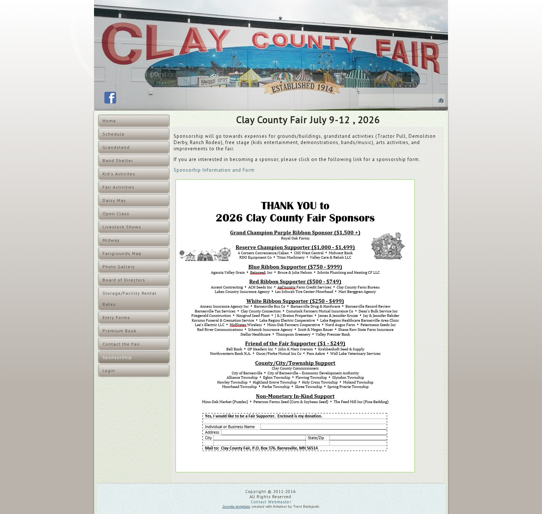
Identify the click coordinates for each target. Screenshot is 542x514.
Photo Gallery (119, 266)
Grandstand (116, 147)
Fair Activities (119, 187)
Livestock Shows (122, 227)
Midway (111, 240)
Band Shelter (118, 160)
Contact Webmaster (271, 501)
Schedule (114, 134)
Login (109, 370)
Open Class (116, 213)
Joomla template (236, 506)
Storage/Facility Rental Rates (130, 298)
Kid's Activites (119, 173)
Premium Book (119, 330)
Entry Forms (116, 317)
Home (109, 120)
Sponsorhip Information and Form (214, 170)
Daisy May (114, 200)
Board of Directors (124, 280)
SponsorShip (117, 357)
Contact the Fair (121, 344)
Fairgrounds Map (122, 253)
